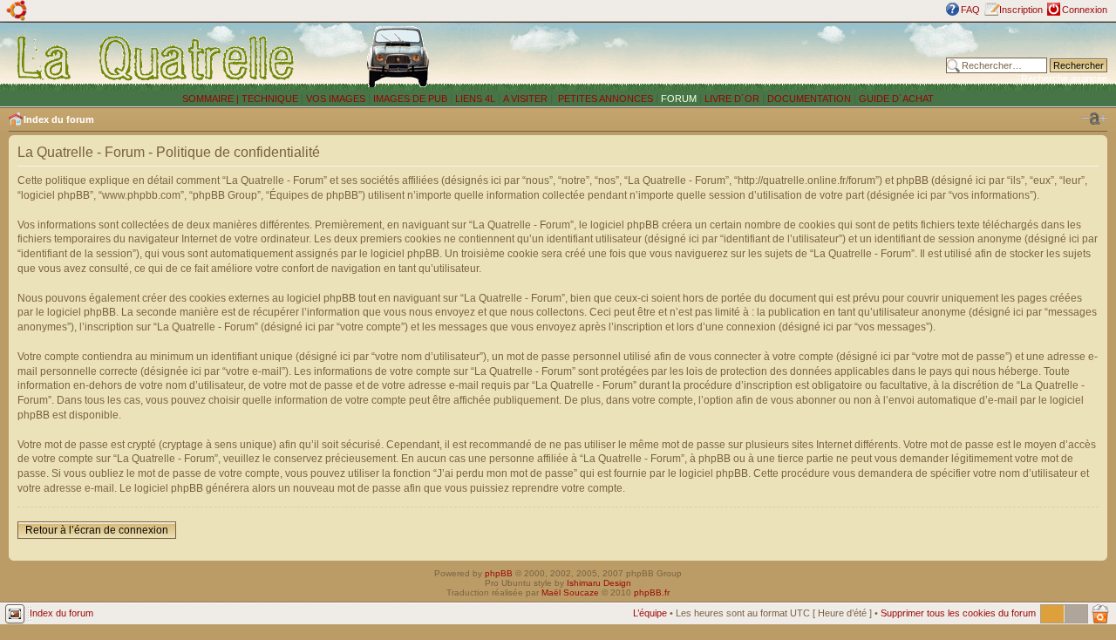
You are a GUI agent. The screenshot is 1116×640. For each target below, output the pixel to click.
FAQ (970, 9)
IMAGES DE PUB (410, 98)
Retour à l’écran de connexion (96, 530)
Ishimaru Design (599, 583)
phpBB (499, 573)
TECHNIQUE (270, 98)
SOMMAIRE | (212, 98)
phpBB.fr (652, 592)
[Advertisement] (717, 57)
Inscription (1021, 9)
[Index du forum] (156, 57)
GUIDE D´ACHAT (896, 98)
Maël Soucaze (570, 592)
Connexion (1084, 9)
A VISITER (525, 98)
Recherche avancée (1064, 78)
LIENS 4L (476, 98)
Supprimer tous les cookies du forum (958, 613)
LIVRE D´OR (731, 98)
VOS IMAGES (335, 98)
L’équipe (650, 613)
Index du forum (59, 119)
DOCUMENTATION (809, 98)
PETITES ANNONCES (604, 98)
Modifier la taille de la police (1094, 118)
